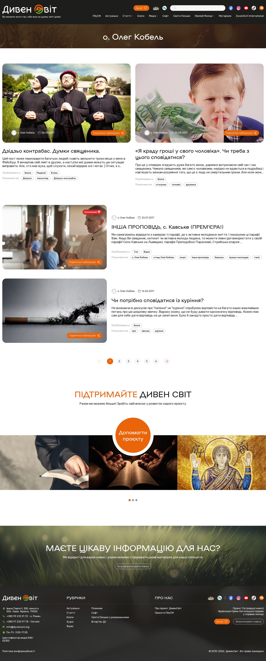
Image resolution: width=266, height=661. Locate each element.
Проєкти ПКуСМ (164, 612)
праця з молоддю (239, 257)
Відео (147, 252)
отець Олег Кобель (163, 257)
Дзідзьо (27, 178)
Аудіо (70, 621)
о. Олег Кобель (26, 132)
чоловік (176, 184)
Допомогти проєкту (133, 435)
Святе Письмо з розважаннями (110, 617)
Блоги (140, 15)
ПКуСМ (97, 15)
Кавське (219, 257)
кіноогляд (42, 178)
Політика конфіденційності (18, 651)
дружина (191, 184)
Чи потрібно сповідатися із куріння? (157, 300)
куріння (159, 331)
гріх (134, 331)
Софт (165, 15)
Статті (127, 15)
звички (145, 331)
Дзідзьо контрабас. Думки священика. (51, 150)
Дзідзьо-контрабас (65, 178)
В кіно (54, 173)
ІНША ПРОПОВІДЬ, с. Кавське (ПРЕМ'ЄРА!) (167, 226)
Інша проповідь (200, 257)
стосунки (161, 184)
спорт (182, 257)
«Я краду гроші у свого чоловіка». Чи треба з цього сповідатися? (192, 153)
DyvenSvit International (250, 15)
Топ (136, 252)
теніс (257, 257)
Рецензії (41, 173)
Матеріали (225, 15)
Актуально (111, 15)
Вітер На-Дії (98, 621)
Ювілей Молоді (203, 15)
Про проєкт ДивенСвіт (168, 608)
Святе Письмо (181, 15)
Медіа (152, 15)
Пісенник (96, 608)
